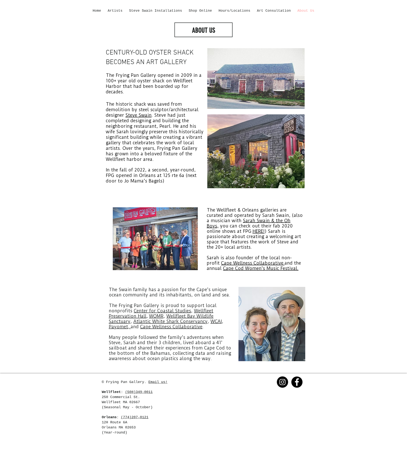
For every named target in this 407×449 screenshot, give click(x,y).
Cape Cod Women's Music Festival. (260, 268)
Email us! (157, 382)
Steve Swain (138, 115)
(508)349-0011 (139, 392)
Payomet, (120, 326)
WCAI (216, 321)
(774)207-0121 (134, 417)
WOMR (156, 316)
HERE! (258, 231)
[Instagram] (282, 382)
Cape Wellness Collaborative (252, 263)
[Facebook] (296, 382)
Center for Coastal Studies (162, 310)
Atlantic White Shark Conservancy (170, 321)
